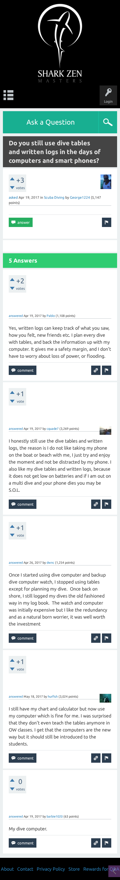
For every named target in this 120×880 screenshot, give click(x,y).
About (7, 869)
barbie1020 (55, 816)
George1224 (80, 197)
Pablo (51, 315)
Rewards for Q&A (101, 869)
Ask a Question (51, 122)
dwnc (50, 562)
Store (74, 869)
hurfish (53, 696)
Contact (25, 869)
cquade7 (53, 428)
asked (13, 197)
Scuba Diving (54, 197)
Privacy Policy (51, 869)
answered (16, 315)
